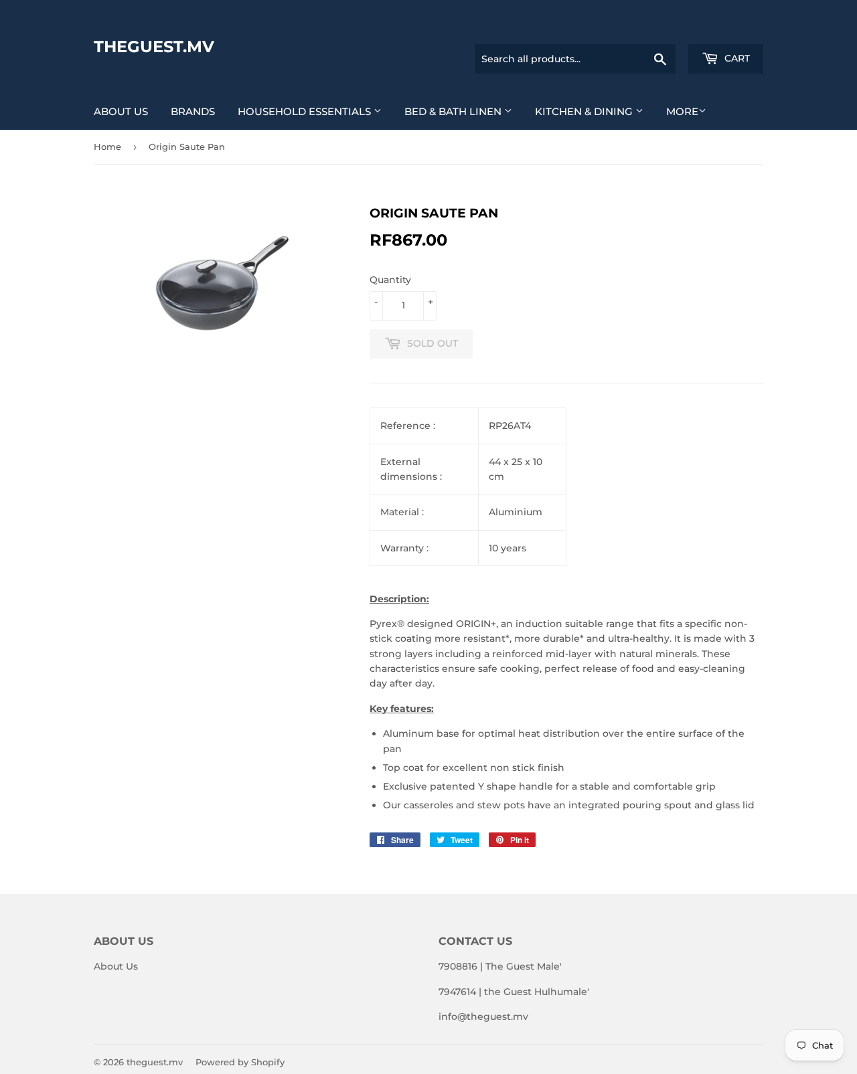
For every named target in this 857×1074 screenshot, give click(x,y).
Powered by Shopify (240, 1062)
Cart (736, 58)
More (682, 111)
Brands (193, 111)
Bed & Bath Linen (454, 111)
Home (107, 146)
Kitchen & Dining (585, 111)
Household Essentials (306, 111)
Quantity (390, 280)
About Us (121, 111)
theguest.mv (154, 46)
